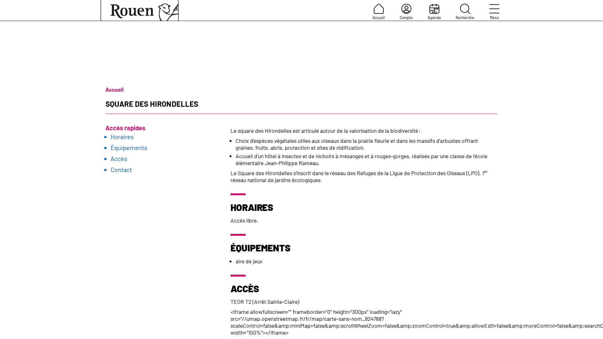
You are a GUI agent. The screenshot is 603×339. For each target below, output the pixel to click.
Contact (121, 169)
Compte (406, 17)
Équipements (129, 147)
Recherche (465, 17)
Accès (119, 158)
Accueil (378, 17)
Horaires (122, 136)
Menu (494, 17)
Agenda (434, 17)
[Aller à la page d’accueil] (139, 10)
